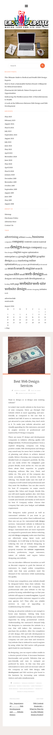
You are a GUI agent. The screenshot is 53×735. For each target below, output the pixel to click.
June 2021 (8, 146)
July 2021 (8, 142)
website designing (33, 289)
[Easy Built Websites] (26, 19)
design (16, 247)
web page (14, 284)
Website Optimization (27, 393)
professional (33, 264)
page (19, 264)
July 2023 (8, 131)
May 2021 (8, 149)
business (38, 237)
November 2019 (11, 182)
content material (39, 242)
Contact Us (9, 225)
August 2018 (9, 204)
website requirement (35, 549)
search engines (32, 595)
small (22, 274)
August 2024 (9, 124)
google (22, 256)
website (26, 283)
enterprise (10, 256)
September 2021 (11, 135)
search (12, 268)
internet (15, 261)
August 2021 (9, 138)
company (18, 241)
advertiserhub (10, 298)
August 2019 (9, 193)
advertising (11, 236)
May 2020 (8, 164)
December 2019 (10, 178)
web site (39, 283)
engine (17, 252)
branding (29, 237)
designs (10, 252)
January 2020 (10, 175)
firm (16, 257)
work (6, 293)
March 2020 (9, 171)
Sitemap (8, 214)
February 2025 (10, 120)
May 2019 (8, 200)
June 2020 (8, 160)
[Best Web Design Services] (26, 355)
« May (7, 328)
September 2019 (11, 189)
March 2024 (9, 128)
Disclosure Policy (11, 218)
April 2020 (9, 167)
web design (34, 274)
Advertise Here (10, 222)
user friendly (36, 686)
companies (8, 242)
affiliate (22, 237)
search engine (25, 268)
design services (14, 443)
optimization (11, 264)
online (32, 260)
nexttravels (9, 301)
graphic (31, 256)
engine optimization (30, 252)
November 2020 (11, 157)
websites (43, 289)
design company (32, 247)
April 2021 (8, 153)
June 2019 (8, 197)
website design (16, 289)
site (16, 274)
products (24, 264)
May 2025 (8, 117)
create (7, 248)
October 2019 (10, 186)
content (28, 242)
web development (33, 278)
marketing (23, 260)
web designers (18, 279)
